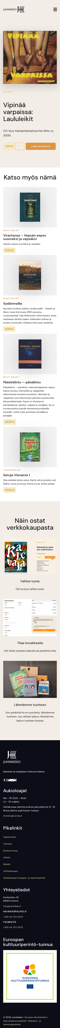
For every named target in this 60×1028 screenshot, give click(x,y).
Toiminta (7, 843)
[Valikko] (55, 9)
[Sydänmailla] (30, 275)
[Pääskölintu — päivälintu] (30, 354)
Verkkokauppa (10, 871)
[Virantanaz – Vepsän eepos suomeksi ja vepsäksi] (30, 207)
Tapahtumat (9, 837)
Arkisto (6, 857)
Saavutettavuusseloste (15, 1020)
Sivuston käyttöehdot (35, 1017)
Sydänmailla (12, 303)
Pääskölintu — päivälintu (22, 382)
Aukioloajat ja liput (12, 815)
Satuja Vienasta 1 (16, 475)
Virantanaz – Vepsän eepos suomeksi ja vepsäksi (24, 237)
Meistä (6, 864)
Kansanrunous (10, 850)
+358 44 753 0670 (13, 916)
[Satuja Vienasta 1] (30, 447)
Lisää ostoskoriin (40, 146)
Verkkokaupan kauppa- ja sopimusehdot (24, 877)
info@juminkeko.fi (12, 906)
